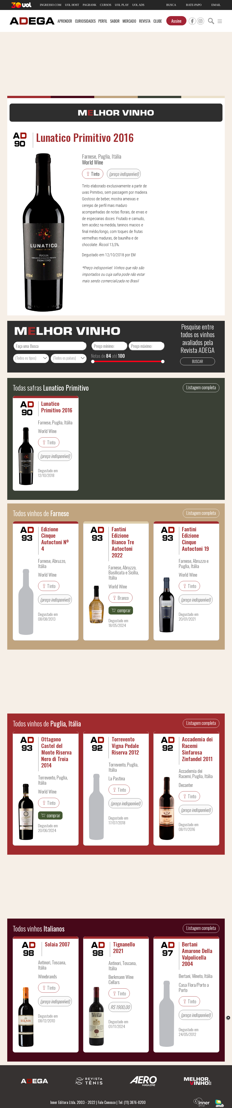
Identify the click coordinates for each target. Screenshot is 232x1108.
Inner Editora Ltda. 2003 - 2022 (72, 1102)
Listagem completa (201, 387)
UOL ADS (138, 5)
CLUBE (157, 21)
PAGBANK (89, 5)
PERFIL (102, 21)
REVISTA (144, 21)
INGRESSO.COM (50, 5)
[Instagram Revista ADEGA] (200, 20)
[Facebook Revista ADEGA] (192, 20)
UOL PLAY (122, 5)
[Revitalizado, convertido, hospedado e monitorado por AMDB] (219, 1103)
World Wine (92, 162)
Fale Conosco (107, 1102)
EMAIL (216, 5)
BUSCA (171, 5)
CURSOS (105, 5)
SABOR (115, 21)
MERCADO (129, 21)
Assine (176, 20)
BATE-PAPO (193, 5)
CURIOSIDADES (85, 21)
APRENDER (65, 21)
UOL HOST (72, 5)
